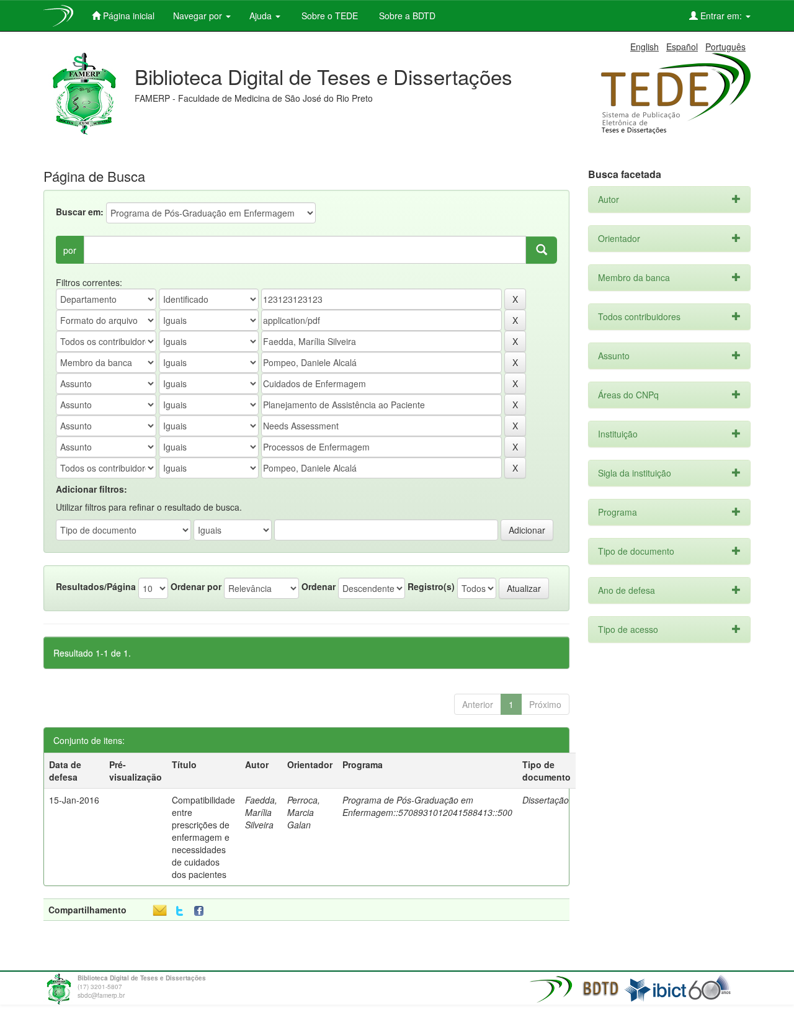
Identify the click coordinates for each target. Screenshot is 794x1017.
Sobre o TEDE (328, 15)
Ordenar (318, 586)
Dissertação (545, 800)
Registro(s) (431, 586)
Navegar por (199, 15)
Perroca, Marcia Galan (303, 812)
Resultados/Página (96, 586)
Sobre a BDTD (406, 15)
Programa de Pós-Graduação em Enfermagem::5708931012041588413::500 (427, 806)
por (69, 250)
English (644, 46)
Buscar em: (80, 211)
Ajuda (261, 15)
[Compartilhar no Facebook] (201, 911)
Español (682, 46)
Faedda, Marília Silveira (261, 812)
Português (725, 46)
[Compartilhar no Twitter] (179, 911)
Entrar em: (721, 15)
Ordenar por (196, 586)
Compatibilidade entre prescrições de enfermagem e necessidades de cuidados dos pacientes (203, 837)
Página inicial (127, 15)
